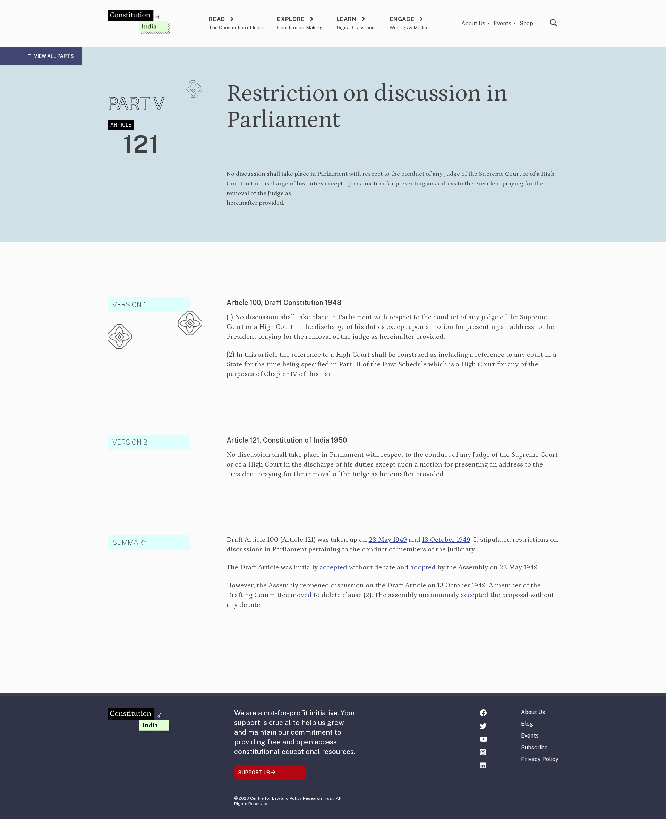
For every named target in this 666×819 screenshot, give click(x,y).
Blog (527, 724)
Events (502, 23)
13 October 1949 (446, 539)
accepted (333, 567)
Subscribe (534, 747)
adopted (423, 567)
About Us (473, 23)
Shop (526, 23)
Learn (346, 19)
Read (217, 19)
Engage (402, 19)
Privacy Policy (539, 759)
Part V (136, 103)
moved (301, 595)
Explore (291, 19)
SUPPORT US (254, 772)
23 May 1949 (388, 539)
